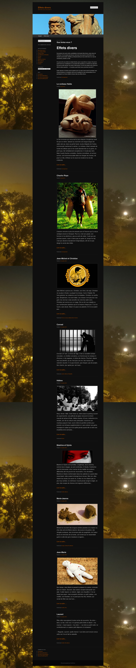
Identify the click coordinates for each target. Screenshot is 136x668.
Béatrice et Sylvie (64, 445)
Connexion (40, 74)
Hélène (60, 380)
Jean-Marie (61, 552)
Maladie (70, 317)
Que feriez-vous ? (64, 42)
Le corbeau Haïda (64, 84)
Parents (76, 317)
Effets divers (44, 7)
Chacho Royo (62, 175)
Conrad (60, 324)
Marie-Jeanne (62, 498)
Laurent (60, 614)
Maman (66, 491)
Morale (66, 373)
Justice (62, 373)
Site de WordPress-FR (43, 78)
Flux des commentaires (43, 77)
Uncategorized (64, 77)
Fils (69, 545)
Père (66, 607)
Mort (73, 317)
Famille (62, 491)
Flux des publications (42, 75)
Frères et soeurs (64, 317)
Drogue (62, 545)
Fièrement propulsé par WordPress (68, 663)
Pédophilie (70, 373)
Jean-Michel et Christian (67, 258)
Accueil (40, 36)
